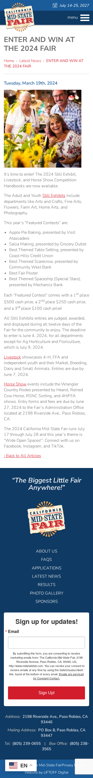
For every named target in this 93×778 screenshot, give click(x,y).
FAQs (46, 559)
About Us (46, 551)
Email (13, 631)
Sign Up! (46, 693)
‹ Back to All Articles (22, 456)
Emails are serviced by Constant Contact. (58, 676)
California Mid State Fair (19, 17)
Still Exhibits (53, 195)
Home (9, 60)
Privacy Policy (73, 765)
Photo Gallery (46, 593)
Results (47, 585)
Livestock (12, 357)
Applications (46, 568)
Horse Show (15, 384)
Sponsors (46, 601)
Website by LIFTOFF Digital (46, 772)
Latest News (30, 60)
